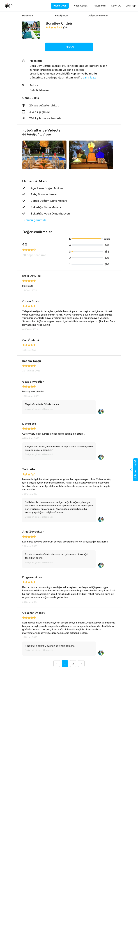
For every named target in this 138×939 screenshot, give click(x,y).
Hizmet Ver (60, 5)
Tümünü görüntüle (34, 220)
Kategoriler (100, 5)
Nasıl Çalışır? (81, 5)
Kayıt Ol (116, 5)
